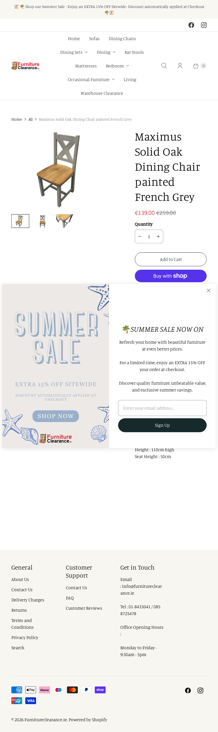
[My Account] (180, 66)
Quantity (144, 224)
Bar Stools (134, 52)
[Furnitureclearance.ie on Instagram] (204, 25)
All (30, 119)
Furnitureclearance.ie (45, 719)
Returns (19, 610)
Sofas (94, 38)
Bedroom (115, 66)
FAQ (70, 598)
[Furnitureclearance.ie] (25, 66)
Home (74, 38)
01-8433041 (139, 606)
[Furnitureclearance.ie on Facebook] (191, 25)
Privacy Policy (24, 637)
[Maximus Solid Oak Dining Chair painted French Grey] (65, 169)
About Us (20, 579)
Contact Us (22, 589)
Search (17, 647)
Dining (103, 52)
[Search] (164, 66)
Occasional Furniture (89, 79)
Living (130, 79)
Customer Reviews (84, 608)
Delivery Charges (27, 600)
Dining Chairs (122, 38)
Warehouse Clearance (102, 93)
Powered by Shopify (88, 719)
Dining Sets (71, 52)
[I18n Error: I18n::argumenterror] (20, 221)
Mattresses (86, 66)
